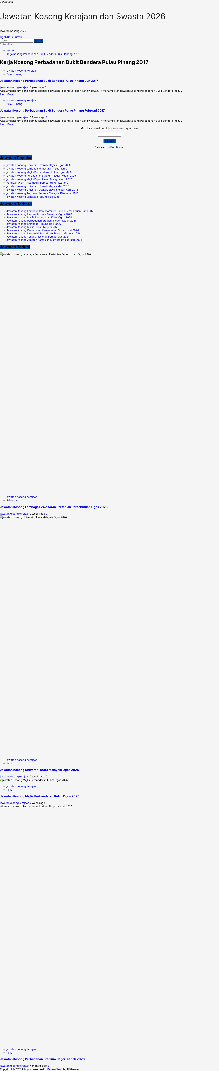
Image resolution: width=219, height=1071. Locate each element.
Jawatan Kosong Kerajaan (21, 70)
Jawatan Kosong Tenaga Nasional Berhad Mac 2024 (38, 236)
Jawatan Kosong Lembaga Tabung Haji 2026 (33, 223)
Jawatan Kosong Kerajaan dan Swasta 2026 (82, 16)
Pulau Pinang (14, 74)
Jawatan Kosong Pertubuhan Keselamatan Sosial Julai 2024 (42, 230)
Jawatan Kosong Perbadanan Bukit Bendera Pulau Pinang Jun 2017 (49, 81)
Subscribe (6, 44)
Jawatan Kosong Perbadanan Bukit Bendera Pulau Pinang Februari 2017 (52, 110)
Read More (6, 94)
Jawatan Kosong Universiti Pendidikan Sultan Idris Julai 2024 (43, 233)
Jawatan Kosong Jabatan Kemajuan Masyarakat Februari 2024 (44, 239)
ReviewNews (55, 1069)
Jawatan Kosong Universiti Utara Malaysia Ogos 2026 (39, 214)
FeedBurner (117, 147)
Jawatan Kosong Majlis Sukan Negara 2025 (32, 227)
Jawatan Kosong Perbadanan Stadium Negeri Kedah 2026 (41, 220)
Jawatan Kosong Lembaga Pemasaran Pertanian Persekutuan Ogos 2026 (50, 211)
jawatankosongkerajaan (15, 87)
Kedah (10, 763)
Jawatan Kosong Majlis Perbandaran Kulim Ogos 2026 (39, 217)
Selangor (11, 500)
